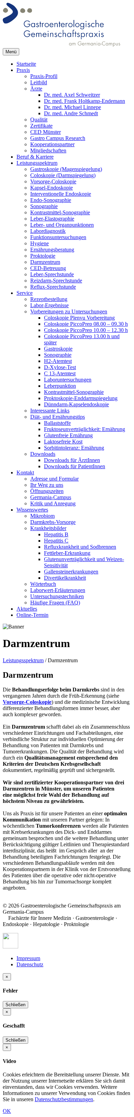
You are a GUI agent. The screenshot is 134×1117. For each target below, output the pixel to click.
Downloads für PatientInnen (74, 466)
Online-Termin (32, 615)
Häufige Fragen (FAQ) (55, 602)
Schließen (15, 1004)
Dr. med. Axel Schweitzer (72, 95)
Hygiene (39, 243)
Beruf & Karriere (35, 157)
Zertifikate (41, 126)
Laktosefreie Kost (63, 441)
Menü (10, 51)
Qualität (38, 119)
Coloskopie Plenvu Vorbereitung (79, 318)
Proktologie (42, 256)
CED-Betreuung (48, 268)
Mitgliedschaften (48, 150)
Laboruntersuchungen (67, 380)
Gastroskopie (58, 349)
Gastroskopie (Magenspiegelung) (66, 169)
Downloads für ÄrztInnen (72, 460)
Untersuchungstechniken (57, 596)
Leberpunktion (60, 386)
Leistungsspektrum (36, 163)
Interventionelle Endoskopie (60, 194)
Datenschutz (29, 964)
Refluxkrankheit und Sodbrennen (80, 547)
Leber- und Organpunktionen (62, 225)
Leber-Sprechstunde (52, 274)
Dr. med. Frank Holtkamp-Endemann (84, 101)
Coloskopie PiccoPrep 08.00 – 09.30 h (86, 324)
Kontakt (25, 472)
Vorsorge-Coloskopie (53, 181)
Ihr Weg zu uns (46, 485)
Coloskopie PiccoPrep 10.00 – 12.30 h (86, 330)
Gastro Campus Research (57, 138)
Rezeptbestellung (48, 299)
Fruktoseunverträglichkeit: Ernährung (84, 429)
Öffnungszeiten (47, 491)
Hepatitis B (56, 534)
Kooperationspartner (52, 144)
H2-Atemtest (58, 361)
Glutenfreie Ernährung (68, 435)
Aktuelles (26, 609)
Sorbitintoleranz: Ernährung (74, 448)
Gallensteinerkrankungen (71, 571)
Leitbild (38, 82)
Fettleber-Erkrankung (67, 553)
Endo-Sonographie (50, 200)
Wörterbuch (43, 584)
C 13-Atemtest (60, 373)
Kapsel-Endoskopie (51, 188)
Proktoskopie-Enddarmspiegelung (81, 398)
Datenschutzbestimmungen (64, 1099)
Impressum (28, 958)
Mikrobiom (42, 516)
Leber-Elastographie (52, 219)
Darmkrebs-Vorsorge (53, 522)
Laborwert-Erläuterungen (57, 590)
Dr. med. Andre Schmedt (71, 113)
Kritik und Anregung (53, 503)
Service (24, 293)
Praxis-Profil (43, 76)
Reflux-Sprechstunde (53, 287)
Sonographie (44, 206)
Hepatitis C (56, 541)
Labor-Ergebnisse (49, 305)
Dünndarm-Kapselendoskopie (76, 404)
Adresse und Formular (54, 479)
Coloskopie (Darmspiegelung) (63, 175)
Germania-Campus (50, 497)
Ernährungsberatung (52, 250)
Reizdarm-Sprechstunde (56, 280)
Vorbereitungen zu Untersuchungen (68, 311)
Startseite (26, 64)
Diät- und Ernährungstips (57, 417)
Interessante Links (49, 410)
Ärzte (36, 89)
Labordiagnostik (48, 231)
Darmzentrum (45, 262)
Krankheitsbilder (48, 528)
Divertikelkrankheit (65, 578)
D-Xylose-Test (60, 367)
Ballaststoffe (57, 423)
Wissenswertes (32, 510)
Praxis (23, 70)
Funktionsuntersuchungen (58, 237)
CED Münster (45, 132)
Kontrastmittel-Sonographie (60, 212)
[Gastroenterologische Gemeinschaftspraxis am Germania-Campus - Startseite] (61, 45)
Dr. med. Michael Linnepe (72, 107)
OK (7, 1111)
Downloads (42, 454)
